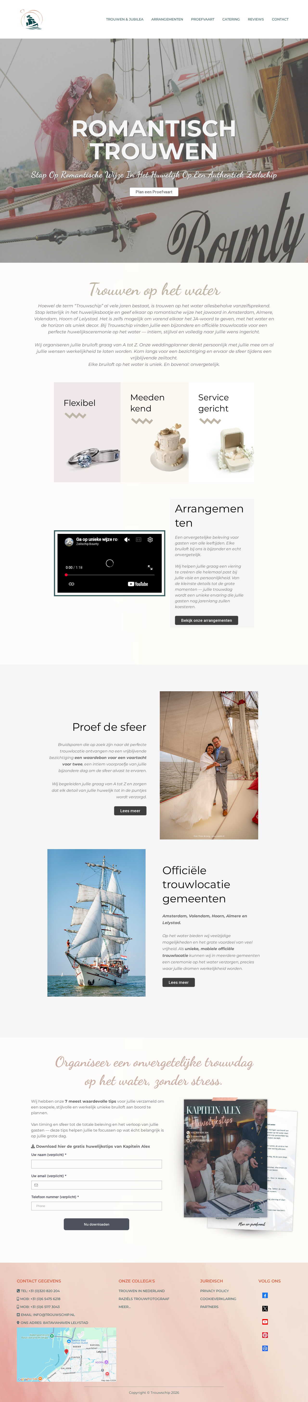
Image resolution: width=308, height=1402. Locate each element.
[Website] (265, 1348)
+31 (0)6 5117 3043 (45, 1307)
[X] (265, 1308)
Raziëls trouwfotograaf (144, 1299)
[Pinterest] (265, 1335)
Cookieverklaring (218, 1299)
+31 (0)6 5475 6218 (45, 1299)
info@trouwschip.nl (54, 1315)
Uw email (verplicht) (48, 1176)
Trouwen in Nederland (142, 1291)
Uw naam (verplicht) (48, 1155)
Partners (209, 1307)
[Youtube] (265, 1321)
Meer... (125, 1307)
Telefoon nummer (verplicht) (55, 1197)
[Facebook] (265, 1295)
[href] (66, 1355)
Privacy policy (214, 1291)
